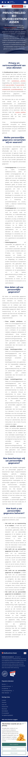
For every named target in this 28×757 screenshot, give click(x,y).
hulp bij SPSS (20, 85)
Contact (4, 700)
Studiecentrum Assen (10, 27)
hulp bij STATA (10, 85)
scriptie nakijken (20, 112)
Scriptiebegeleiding (7, 690)
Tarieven (4, 702)
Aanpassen (14, 748)
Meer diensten (5, 692)
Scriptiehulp (5, 688)
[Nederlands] (25, 2)
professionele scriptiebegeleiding (12, 89)
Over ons (4, 704)
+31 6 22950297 (5, 2)
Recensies (4, 708)
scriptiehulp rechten (19, 81)
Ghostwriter (5, 706)
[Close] (24, 723)
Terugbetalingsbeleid (7, 715)
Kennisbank (5, 711)
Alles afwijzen (14, 753)
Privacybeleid (5, 713)
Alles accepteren (14, 744)
